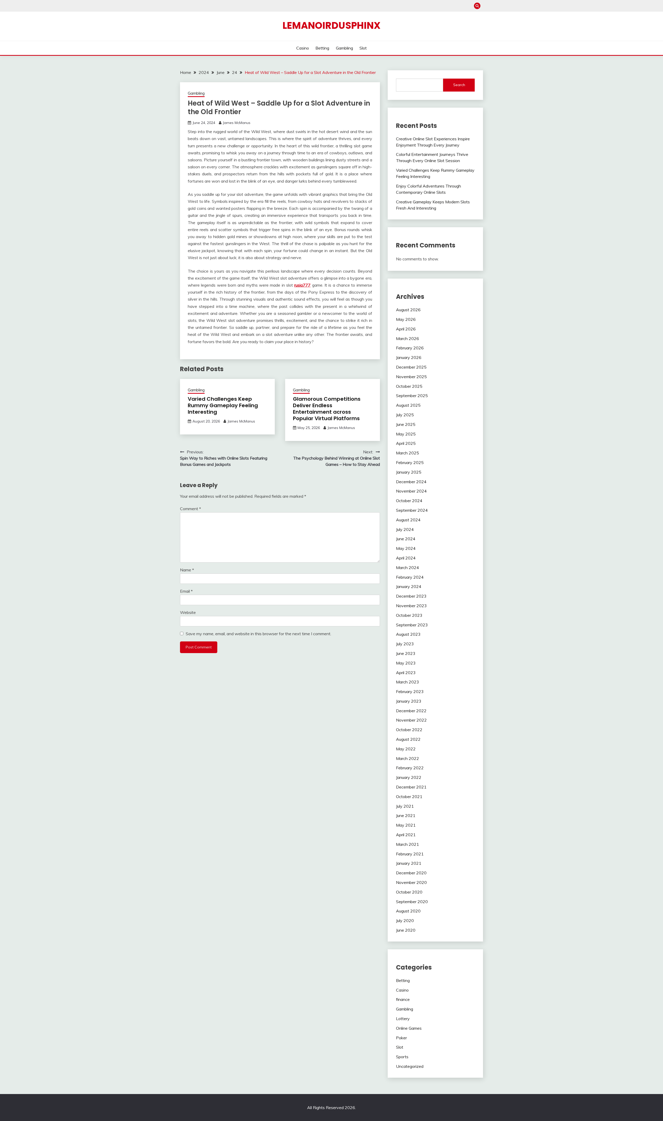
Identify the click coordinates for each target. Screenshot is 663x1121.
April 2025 (406, 443)
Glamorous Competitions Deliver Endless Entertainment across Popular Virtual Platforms (327, 408)
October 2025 (409, 386)
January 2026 (408, 357)
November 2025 (411, 376)
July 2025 (405, 414)
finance (403, 999)
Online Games (409, 1028)
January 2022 (408, 777)
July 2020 (405, 920)
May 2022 (406, 748)
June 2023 (405, 653)
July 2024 (405, 529)
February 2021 (410, 853)
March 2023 (407, 681)
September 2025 (412, 395)
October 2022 (409, 729)
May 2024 (406, 548)
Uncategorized (409, 1066)
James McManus (236, 122)
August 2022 (408, 739)
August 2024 (408, 519)
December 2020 (411, 872)
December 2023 (411, 596)
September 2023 (412, 624)
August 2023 (408, 634)
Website (188, 612)
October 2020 (409, 892)
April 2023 (406, 672)
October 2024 (409, 500)
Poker (401, 1037)
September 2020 (412, 901)
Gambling (344, 48)
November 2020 (411, 882)
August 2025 (408, 405)
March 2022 (407, 758)
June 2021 (405, 815)
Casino (302, 48)
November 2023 (411, 605)
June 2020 (405, 930)
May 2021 (406, 825)
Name (187, 569)
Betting (322, 48)
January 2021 (408, 863)
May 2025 (406, 434)
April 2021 (406, 834)
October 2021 (409, 796)
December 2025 (411, 367)
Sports (402, 1056)
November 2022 (411, 720)
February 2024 (410, 577)
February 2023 (410, 691)
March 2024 (407, 567)
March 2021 (407, 844)
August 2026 (408, 309)
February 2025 (410, 462)
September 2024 (412, 510)
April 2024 (406, 557)
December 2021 (411, 787)
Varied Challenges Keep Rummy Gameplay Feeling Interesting (223, 405)
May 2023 (406, 663)
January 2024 (408, 586)
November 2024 (411, 491)
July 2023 (405, 643)
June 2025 (405, 424)
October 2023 (409, 615)
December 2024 (411, 481)
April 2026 (406, 328)
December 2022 (411, 710)
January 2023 (408, 701)
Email (186, 591)
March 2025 (407, 452)
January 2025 (408, 472)
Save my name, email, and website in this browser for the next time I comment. (258, 633)
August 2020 (408, 911)
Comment (190, 508)
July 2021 (405, 806)
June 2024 (405, 538)
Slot (363, 48)
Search (459, 84)
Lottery (403, 1018)
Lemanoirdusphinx (331, 25)
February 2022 (410, 767)
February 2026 (410, 347)
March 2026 (407, 338)
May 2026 (406, 319)
